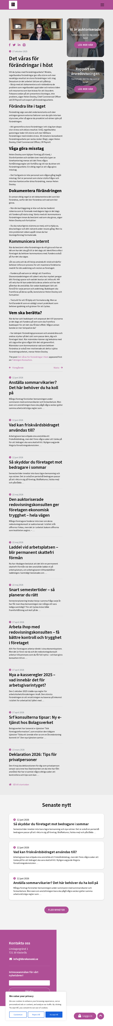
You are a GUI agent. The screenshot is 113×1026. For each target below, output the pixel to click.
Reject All (36, 1014)
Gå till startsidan (21, 784)
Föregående (18, 367)
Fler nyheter (56, 909)
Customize (18, 1014)
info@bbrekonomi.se (25, 959)
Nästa (57, 367)
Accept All (54, 1014)
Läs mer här (85, 44)
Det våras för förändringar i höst (33, 356)
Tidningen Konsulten (22, 360)
